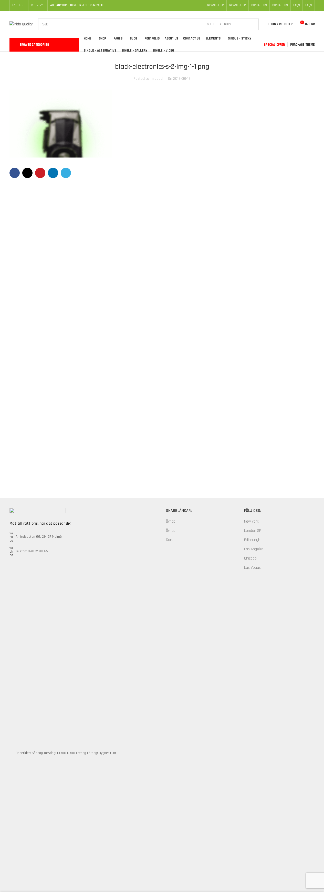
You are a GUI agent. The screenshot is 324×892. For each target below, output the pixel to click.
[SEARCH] (253, 24)
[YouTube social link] (188, 5)
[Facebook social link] (169, 5)
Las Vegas (252, 567)
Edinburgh (252, 539)
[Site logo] (21, 24)
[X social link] (176, 5)
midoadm (158, 78)
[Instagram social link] (182, 5)
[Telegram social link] (66, 173)
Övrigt (170, 521)
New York (251, 521)
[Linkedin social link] (53, 173)
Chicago (250, 558)
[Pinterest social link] (194, 5)
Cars (169, 539)
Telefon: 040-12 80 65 (32, 551)
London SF (252, 530)
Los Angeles (254, 549)
